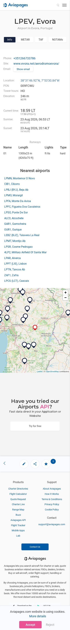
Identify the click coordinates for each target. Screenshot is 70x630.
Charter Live (18, 504)
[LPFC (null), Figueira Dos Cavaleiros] (24, 345)
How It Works (52, 494)
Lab (18, 535)
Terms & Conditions (52, 499)
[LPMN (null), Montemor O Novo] (23, 320)
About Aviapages (52, 488)
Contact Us (35, 547)
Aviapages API (18, 520)
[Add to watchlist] (46, 464)
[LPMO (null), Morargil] (27, 309)
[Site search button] (58, 5)
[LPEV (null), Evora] (35, 327)
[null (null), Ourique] (24, 361)
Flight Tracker (18, 525)
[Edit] (24, 464)
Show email (23, 69)
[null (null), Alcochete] (7, 318)
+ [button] (65, 292)
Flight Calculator (18, 494)
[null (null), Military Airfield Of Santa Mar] (23, 292)
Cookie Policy (52, 509)
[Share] (35, 464)
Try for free (35, 426)
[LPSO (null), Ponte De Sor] (30, 300)
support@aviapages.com (51, 524)
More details (37, 616)
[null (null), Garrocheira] (7, 309)
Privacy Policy (52, 504)
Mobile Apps (18, 530)
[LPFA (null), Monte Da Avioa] (28, 346)
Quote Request (18, 499)
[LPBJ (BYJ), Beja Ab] (34, 345)
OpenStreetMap (52, 371)
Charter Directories (18, 488)
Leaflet (39, 371)
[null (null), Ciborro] (25, 316)
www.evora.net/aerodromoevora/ (36, 63)
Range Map (18, 509)
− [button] (65, 297)
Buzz (18, 514)
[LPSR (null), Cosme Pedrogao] (10, 300)
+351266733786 (24, 58)
